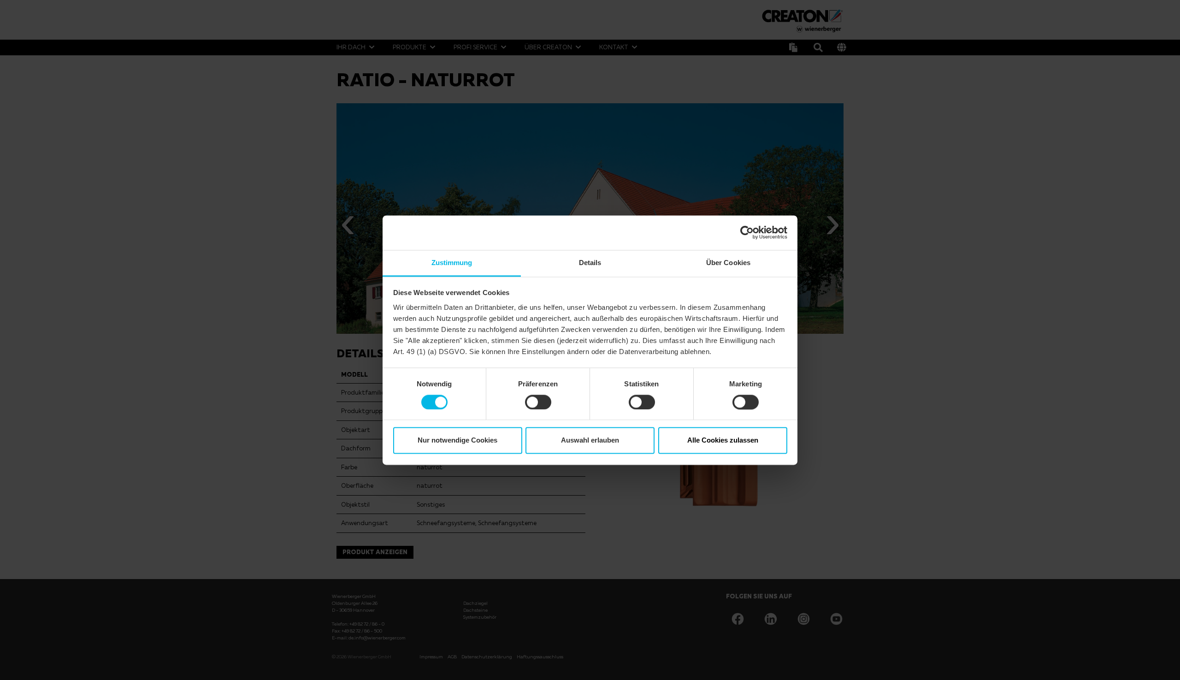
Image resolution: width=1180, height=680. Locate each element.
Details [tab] (590, 262)
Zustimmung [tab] (451, 262)
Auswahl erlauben (590, 440)
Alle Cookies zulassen (722, 440)
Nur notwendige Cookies (457, 440)
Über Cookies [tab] (728, 262)
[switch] (538, 402)
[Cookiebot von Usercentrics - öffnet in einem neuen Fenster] (747, 232)
